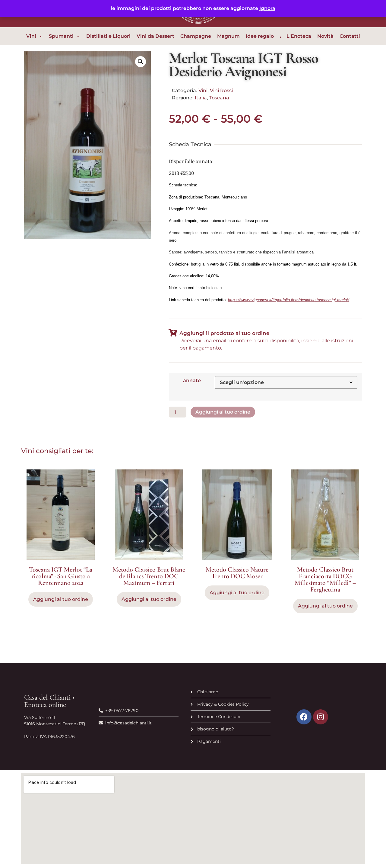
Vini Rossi (221, 90)
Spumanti (61, 36)
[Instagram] (320, 716)
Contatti (350, 36)
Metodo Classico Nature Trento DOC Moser (237, 573)
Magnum (228, 36)
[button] (140, 61)
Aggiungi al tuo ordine (222, 412)
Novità (325, 36)
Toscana (219, 98)
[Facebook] (304, 716)
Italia (201, 98)
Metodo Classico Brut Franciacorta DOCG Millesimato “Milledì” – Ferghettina (325, 579)
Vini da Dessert (155, 36)
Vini (31, 36)
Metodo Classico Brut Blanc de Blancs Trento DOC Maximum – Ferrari (148, 576)
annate (192, 380)
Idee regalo (260, 36)
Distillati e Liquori (108, 36)
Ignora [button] (267, 8)
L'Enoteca (298, 36)
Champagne (195, 36)
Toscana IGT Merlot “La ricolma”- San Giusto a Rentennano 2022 (60, 576)
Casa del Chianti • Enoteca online (49, 701)
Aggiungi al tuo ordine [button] (60, 599)
